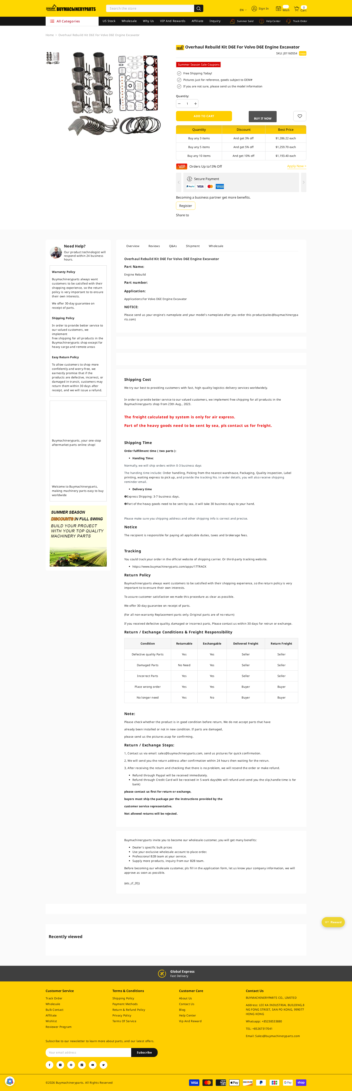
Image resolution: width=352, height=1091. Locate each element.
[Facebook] (49, 1065)
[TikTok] (82, 1065)
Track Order (299, 21)
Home (50, 35)
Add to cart (204, 116)
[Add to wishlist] (299, 116)
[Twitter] (103, 1065)
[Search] (154, 8)
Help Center (273, 21)
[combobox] (150, 8)
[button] (263, 116)
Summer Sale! (245, 21)
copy (303, 53)
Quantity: (182, 96)
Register (185, 205)
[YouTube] (93, 1065)
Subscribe (144, 1052)
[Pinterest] (71, 1065)
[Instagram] (60, 1065)
